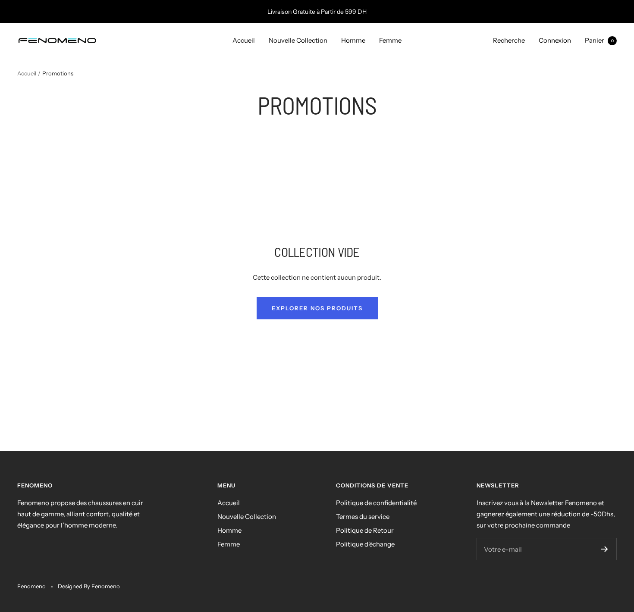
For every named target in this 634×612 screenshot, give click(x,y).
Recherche (509, 40)
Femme (390, 40)
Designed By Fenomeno (89, 586)
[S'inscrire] (604, 549)
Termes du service (362, 516)
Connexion (555, 40)
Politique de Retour (365, 530)
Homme (353, 40)
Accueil (243, 40)
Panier (599, 40)
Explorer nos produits (317, 308)
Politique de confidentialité (376, 503)
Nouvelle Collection (298, 40)
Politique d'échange (365, 544)
